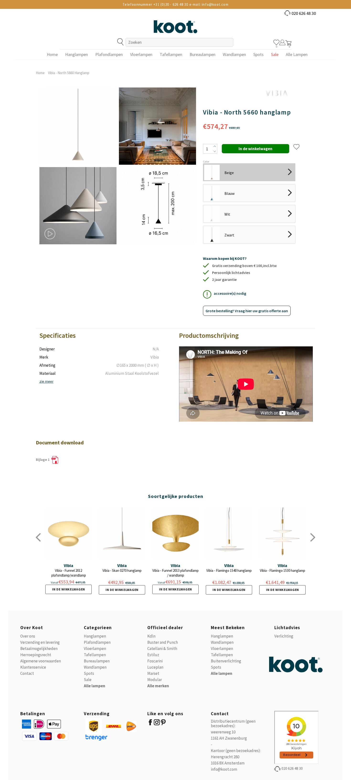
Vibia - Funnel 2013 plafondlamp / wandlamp (175, 573)
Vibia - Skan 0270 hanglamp (122, 570)
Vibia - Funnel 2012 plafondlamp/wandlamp (68, 573)
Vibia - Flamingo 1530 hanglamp (282, 570)
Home (40, 73)
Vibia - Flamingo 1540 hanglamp (229, 570)
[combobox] (179, 42)
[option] (78, 165)
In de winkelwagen (68, 589)
